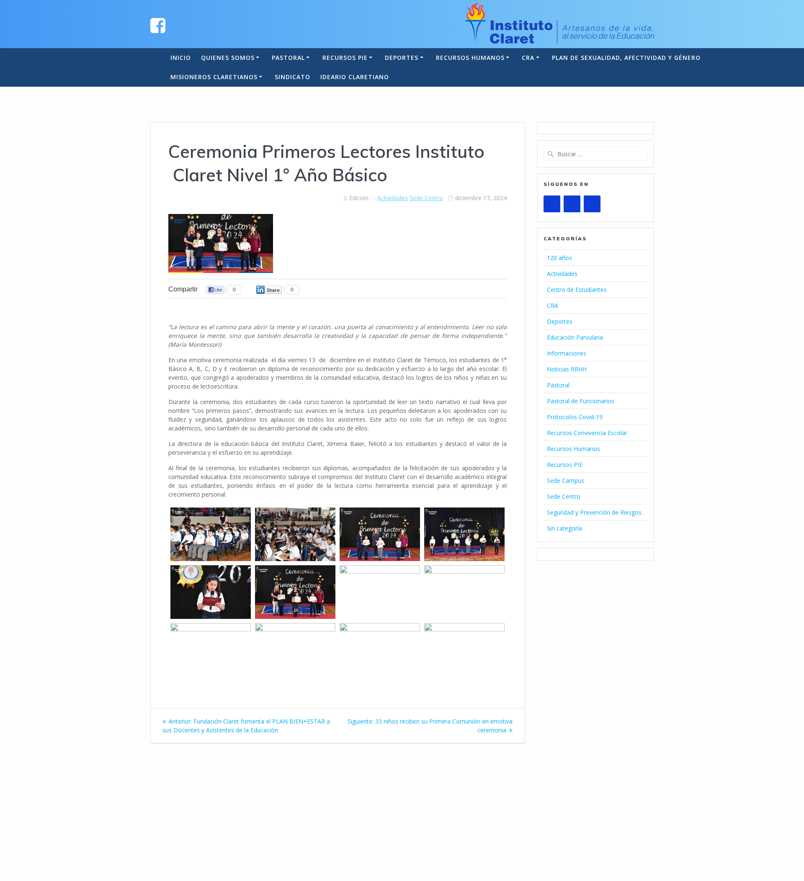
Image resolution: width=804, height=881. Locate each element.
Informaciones (566, 353)
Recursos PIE (345, 58)
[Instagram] (592, 204)
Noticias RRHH (567, 369)
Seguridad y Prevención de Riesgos (594, 512)
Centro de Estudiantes (577, 290)
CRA (528, 58)
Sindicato (292, 77)
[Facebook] (572, 204)
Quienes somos (228, 58)
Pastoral (288, 58)
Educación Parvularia (575, 337)
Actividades (392, 198)
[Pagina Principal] (157, 25)
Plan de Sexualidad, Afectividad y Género (626, 58)
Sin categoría (564, 528)
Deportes (401, 58)
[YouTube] (552, 204)
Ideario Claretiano (354, 77)
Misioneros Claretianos (214, 77)
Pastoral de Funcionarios (580, 401)
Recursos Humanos (470, 58)
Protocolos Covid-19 (575, 417)
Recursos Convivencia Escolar (587, 433)
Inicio (180, 58)
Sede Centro (426, 198)
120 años (559, 258)
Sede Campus (565, 480)
